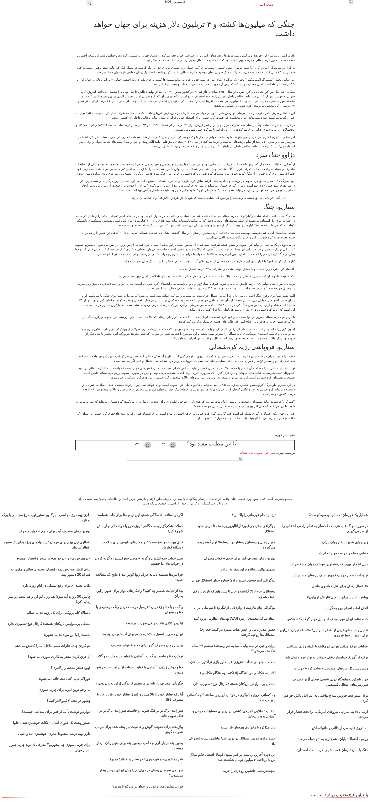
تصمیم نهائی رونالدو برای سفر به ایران (248, 569)
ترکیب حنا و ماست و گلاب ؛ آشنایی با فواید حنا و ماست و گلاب (139, 656)
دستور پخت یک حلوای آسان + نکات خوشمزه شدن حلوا (52, 723)
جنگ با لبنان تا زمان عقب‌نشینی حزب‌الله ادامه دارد (332, 750)
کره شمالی (246, 453)
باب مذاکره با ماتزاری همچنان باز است (248, 727)
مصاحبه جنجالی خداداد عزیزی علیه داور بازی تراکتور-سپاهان (233, 662)
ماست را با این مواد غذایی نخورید (67, 635)
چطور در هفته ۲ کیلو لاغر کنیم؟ (69, 701)
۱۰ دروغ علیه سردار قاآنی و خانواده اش (340, 728)
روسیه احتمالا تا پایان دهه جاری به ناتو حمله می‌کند (333, 739)
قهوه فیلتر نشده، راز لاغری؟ (71, 668)
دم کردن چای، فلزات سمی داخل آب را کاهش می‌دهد (53, 646)
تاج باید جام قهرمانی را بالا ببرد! (254, 515)
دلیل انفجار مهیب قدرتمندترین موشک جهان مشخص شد (329, 564)
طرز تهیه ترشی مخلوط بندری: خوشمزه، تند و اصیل (54, 734)
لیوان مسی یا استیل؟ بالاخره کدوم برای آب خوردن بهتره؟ (142, 634)
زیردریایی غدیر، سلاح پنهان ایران (345, 542)
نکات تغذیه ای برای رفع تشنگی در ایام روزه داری (56, 585)
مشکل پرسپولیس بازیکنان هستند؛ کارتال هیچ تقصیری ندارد (234, 684)
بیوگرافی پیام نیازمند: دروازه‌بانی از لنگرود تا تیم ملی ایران (235, 607)
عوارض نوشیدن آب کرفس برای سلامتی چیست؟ (56, 712)
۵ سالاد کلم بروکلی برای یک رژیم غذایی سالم (59, 613)
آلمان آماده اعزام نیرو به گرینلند (346, 608)
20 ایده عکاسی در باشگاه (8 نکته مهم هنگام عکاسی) (238, 673)
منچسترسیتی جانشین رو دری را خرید (249, 771)
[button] (89, 3)
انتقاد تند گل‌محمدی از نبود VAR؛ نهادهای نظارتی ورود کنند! (234, 618)
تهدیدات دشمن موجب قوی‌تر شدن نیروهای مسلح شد (330, 575)
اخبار (273, 453)
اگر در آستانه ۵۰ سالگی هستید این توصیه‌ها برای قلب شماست (139, 515)
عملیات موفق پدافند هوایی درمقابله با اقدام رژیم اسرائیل (327, 646)
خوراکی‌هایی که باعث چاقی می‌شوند (65, 679)
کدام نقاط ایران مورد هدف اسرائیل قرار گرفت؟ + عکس (327, 619)
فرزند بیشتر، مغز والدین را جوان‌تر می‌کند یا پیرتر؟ (147, 786)
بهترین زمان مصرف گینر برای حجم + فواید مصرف (240, 558)
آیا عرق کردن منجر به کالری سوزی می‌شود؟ (59, 657)
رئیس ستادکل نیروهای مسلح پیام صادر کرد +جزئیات (331, 668)
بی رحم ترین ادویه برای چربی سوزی (65, 690)
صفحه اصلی (266, 4)
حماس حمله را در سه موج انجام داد (343, 553)
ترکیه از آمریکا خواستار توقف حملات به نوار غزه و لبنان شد (326, 657)
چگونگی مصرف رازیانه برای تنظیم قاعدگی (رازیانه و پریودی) (139, 683)
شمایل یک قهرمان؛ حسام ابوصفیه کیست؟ (338, 515)
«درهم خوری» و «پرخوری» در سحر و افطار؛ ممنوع (146, 759)
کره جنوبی (261, 453)
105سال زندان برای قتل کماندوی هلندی (339, 586)
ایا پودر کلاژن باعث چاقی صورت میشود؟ (154, 623)
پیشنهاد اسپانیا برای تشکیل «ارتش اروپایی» (337, 597)
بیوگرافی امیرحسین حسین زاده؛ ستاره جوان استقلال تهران (234, 580)
